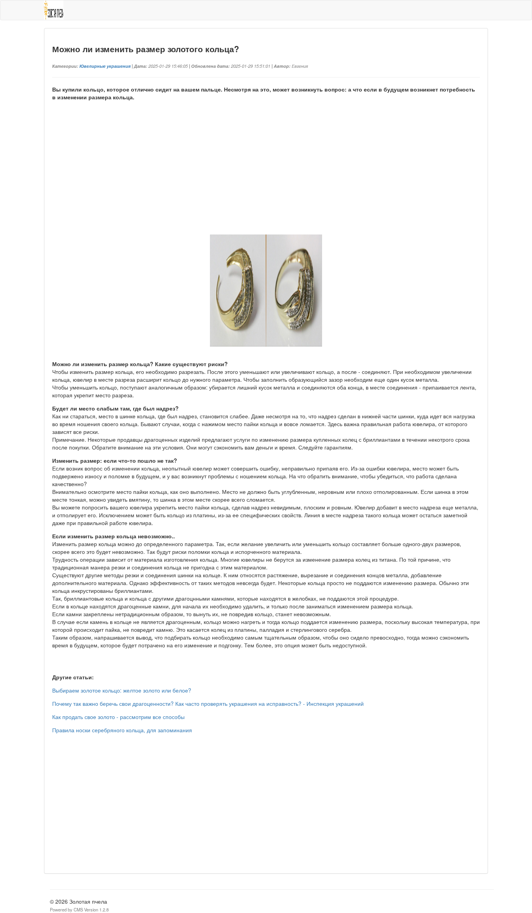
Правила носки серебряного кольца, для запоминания (122, 730)
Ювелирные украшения (104, 66)
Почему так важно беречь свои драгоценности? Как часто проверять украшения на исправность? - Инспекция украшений (208, 703)
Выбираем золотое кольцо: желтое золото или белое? (121, 690)
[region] (266, 176)
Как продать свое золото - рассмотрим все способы (118, 717)
